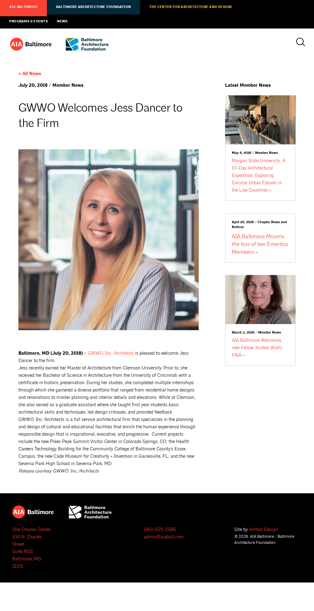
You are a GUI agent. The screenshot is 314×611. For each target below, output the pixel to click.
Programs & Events (28, 21)
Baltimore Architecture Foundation (93, 7)
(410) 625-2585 (160, 530)
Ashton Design (263, 530)
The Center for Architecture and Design (190, 7)
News (62, 21)
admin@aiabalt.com (164, 537)
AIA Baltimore (23, 7)
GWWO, (111, 353)
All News (31, 74)
